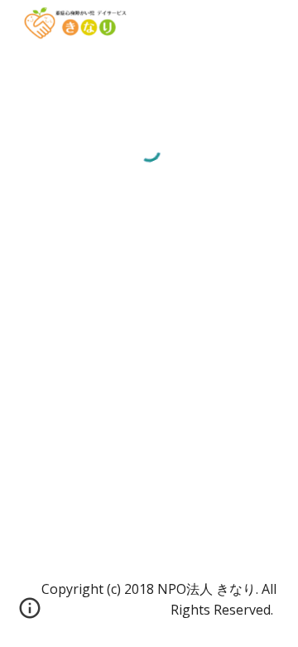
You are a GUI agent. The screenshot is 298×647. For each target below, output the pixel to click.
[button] (30, 614)
